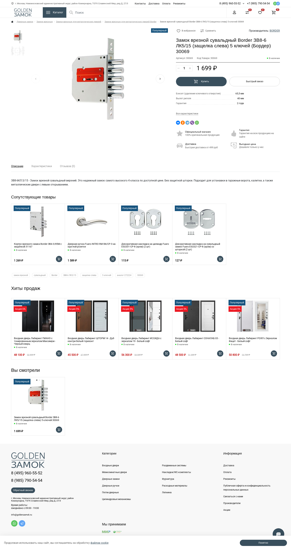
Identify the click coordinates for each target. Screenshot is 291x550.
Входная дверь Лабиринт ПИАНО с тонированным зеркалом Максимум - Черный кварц (35, 341)
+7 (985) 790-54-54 (258, 3)
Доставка (154, 3)
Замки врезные (45, 21)
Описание (17, 166)
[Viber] (192, 123)
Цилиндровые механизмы (116, 499)
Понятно (263, 542)
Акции (226, 510)
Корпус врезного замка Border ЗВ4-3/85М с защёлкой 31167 (38, 245)
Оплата (166, 3)
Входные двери (110, 465)
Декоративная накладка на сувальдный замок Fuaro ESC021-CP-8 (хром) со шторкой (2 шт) (197, 247)
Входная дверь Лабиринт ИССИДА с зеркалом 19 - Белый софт (141, 339)
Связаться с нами (233, 496)
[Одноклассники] (183, 123)
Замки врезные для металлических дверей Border (130, 21)
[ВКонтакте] (178, 123)
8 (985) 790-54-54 (26, 480)
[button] (160, 78)
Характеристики (41, 166)
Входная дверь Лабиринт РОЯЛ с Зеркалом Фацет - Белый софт (253, 339)
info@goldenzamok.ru (21, 515)
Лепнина (167, 492)
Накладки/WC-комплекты (176, 472)
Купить (205, 81)
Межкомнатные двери (114, 472)
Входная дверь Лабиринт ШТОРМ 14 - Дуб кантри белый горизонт (91, 339)
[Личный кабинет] (234, 12)
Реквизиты (179, 3)
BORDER (275, 30)
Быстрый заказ (254, 81)
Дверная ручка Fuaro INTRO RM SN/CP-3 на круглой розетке (92, 245)
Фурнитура (168, 479)
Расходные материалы (174, 485)
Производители (231, 503)
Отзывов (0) (67, 166)
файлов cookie (99, 542)
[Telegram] (187, 123)
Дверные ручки (110, 485)
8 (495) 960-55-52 (230, 3)
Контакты (140, 3)
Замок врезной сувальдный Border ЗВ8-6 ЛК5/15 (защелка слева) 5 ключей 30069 (36, 418)
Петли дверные (110, 492)
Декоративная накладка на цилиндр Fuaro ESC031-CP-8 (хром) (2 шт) (145, 245)
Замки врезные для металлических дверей (78, 21)
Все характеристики (187, 113)
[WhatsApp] (197, 123)
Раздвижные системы (174, 465)
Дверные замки (25, 21)
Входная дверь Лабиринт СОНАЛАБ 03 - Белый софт (197, 339)
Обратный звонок (23, 490)
